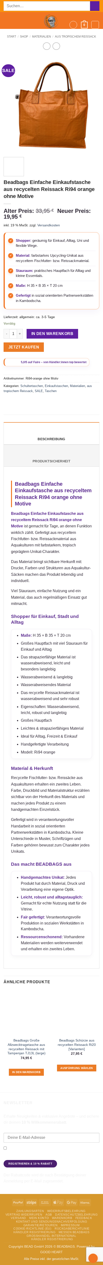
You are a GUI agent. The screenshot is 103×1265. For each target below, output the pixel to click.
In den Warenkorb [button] (26, 1072)
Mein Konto (39, 1218)
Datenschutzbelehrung (76, 1214)
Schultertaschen (31, 386)
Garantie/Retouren (40, 1225)
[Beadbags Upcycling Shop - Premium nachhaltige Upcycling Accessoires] (51, 20)
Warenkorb (62, 1218)
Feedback (83, 1218)
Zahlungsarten (30, 1211)
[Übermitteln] (94, 6)
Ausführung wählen (76, 1068)
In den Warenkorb (52, 334)
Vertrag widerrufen (24, 1214)
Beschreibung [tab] (51, 439)
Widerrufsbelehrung (66, 1211)
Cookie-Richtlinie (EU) (32, 1228)
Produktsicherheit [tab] (51, 461)
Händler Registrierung (34, 1232)
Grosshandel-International (51, 1236)
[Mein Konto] (95, 25)
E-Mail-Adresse (16, 1129)
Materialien (41, 36)
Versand (18, 1218)
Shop (24, 36)
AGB (49, 1214)
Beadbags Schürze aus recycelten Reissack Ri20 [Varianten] (77, 1045)
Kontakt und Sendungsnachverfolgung (51, 1221)
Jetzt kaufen (23, 347)
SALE (39, 391)
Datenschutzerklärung (75, 1156)
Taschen (51, 391)
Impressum (70, 1225)
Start (11, 36)
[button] (6, 20)
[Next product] (46, 46)
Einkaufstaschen (56, 386)
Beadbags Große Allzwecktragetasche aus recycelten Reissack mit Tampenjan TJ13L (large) (26, 1047)
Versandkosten (48, 225)
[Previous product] (56, 46)
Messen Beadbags (74, 1232)
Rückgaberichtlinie (72, 1228)
